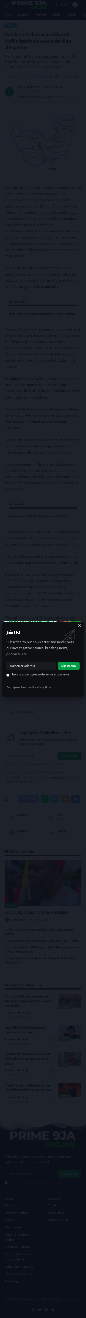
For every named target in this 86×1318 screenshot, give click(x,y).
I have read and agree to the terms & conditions (40, 674)
